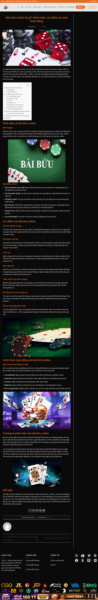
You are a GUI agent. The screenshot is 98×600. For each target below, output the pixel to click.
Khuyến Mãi (71, 7)
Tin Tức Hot (61, 7)
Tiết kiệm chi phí (13, 98)
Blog (36, 14)
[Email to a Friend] (36, 510)
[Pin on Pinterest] (40, 510)
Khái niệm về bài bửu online (13, 88)
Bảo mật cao (12, 102)
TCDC (3, 560)
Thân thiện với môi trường (15, 105)
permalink (49, 517)
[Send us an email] (95, 1)
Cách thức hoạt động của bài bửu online (17, 111)
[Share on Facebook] (29, 510)
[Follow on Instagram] (92, 1)
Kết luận (7, 118)
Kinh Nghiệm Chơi (50, 7)
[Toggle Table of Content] (27, 85)
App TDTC (28, 7)
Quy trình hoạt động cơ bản (16, 113)
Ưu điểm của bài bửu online (13, 94)
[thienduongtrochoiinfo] (8, 7)
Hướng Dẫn (37, 7)
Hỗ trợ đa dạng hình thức (15, 109)
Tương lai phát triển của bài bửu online (17, 115)
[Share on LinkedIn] (43, 510)
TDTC (22, 7)
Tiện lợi (10, 100)
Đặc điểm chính (12, 92)
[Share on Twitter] (33, 510)
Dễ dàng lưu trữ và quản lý (15, 107)
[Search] (18, 7)
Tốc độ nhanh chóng (14, 96)
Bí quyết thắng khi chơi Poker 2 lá (56, 538)
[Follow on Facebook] (90, 1)
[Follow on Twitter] (93, 1)
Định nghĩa (11, 90)
